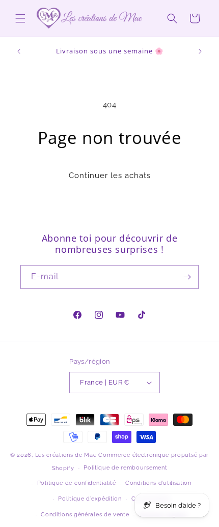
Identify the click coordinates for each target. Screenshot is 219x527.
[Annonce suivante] (200, 51)
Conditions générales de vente (85, 514)
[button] (20, 18)
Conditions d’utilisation (158, 483)
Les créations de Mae (66, 455)
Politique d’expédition (89, 498)
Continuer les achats (110, 175)
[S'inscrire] (187, 277)
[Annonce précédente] (19, 51)
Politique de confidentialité (76, 483)
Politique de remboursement (125, 467)
